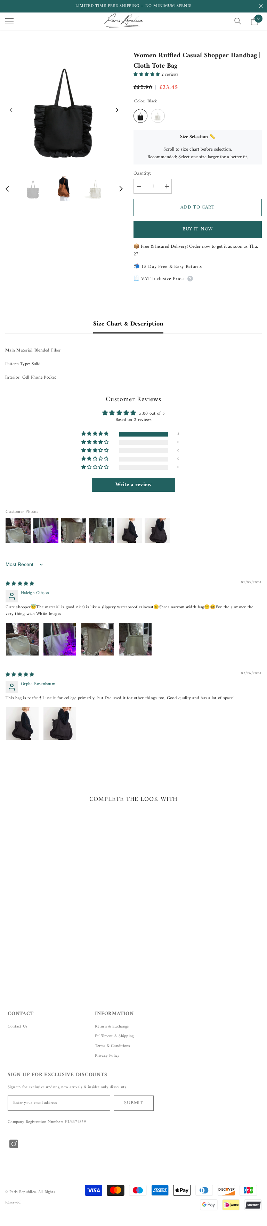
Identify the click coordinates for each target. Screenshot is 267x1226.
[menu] (9, 21)
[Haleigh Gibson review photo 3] (97, 639)
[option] (64, 110)
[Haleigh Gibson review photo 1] (22, 639)
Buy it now (198, 229)
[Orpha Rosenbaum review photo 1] (22, 723)
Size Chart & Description (128, 324)
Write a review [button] (133, 485)
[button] (11, 110)
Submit (133, 1103)
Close (261, 6)
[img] (20, 584)
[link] (46, 932)
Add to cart (197, 207)
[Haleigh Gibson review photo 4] (135, 639)
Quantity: (142, 173)
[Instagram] (14, 1144)
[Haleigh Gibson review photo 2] (59, 639)
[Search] (238, 21)
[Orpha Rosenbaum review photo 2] (59, 723)
